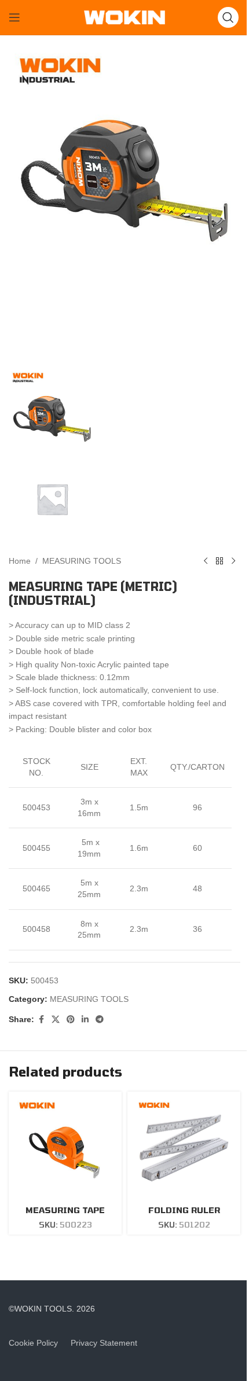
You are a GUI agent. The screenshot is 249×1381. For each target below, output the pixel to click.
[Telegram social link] (99, 1019)
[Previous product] (206, 561)
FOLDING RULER (184, 1210)
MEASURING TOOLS (81, 560)
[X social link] (55, 1019)
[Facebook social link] (41, 1019)
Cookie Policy (33, 1342)
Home (20, 560)
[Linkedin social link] (85, 1019)
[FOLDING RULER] (184, 1148)
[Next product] (233, 561)
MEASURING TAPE (65, 1210)
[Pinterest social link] (70, 1019)
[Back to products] (219, 561)
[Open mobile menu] (14, 17)
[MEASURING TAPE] (65, 1148)
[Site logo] (124, 16)
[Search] (228, 17)
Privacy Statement (104, 1342)
